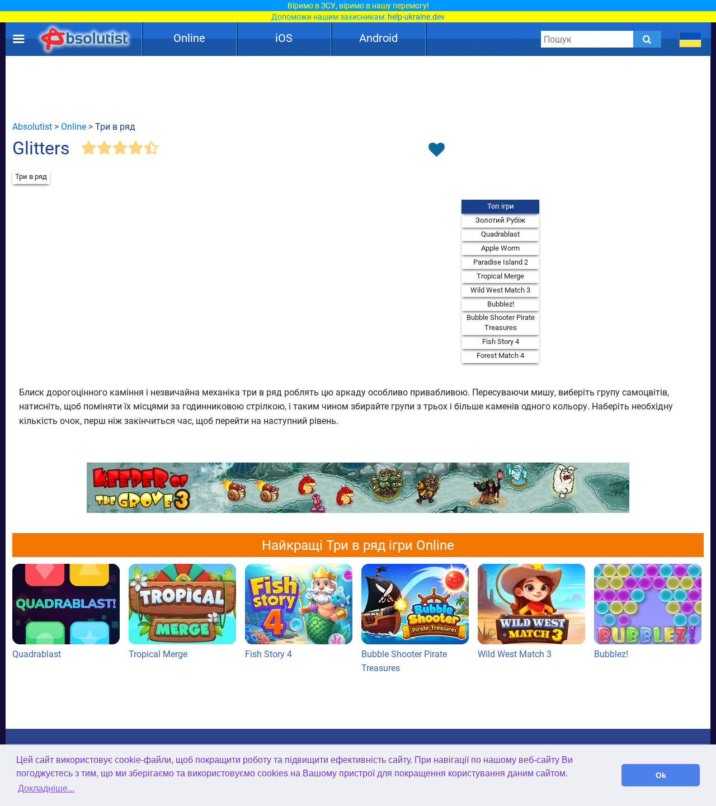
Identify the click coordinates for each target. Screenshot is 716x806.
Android (378, 38)
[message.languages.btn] (690, 39)
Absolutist (32, 126)
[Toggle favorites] (436, 150)
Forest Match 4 (500, 355)
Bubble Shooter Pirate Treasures (501, 322)
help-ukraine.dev (416, 16)
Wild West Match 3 (500, 290)
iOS (284, 38)
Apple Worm (500, 248)
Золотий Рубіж (500, 220)
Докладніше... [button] (46, 788)
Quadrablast (500, 234)
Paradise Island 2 (500, 262)
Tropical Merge (500, 276)
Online (189, 38)
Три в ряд (31, 176)
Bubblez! (500, 304)
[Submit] (647, 39)
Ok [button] (661, 775)
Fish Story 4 (500, 341)
